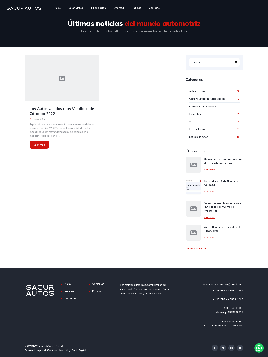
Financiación (98, 7)
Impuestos (195, 113)
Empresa (119, 7)
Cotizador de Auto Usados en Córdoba (222, 182)
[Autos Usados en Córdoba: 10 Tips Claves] (193, 233)
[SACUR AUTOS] (24, 7)
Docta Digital (78, 350)
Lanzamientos (197, 129)
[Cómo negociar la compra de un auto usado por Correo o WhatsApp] (193, 209)
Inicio (58, 7)
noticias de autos (198, 136)
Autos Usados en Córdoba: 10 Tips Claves (222, 228)
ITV (191, 121)
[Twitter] (223, 348)
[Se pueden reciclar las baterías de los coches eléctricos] (193, 165)
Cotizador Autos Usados (203, 106)
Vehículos (98, 284)
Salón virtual (76, 7)
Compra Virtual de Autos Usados (207, 98)
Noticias (136, 7)
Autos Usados (197, 91)
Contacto (154, 7)
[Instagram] (231, 348)
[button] (259, 348)
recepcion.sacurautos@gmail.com (222, 284)
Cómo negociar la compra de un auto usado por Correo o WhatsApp (223, 206)
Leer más (39, 144)
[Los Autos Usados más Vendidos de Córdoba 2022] (62, 78)
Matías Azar (50, 350)
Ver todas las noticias (196, 248)
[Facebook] (215, 348)
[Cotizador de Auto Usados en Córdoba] (193, 187)
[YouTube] (240, 348)
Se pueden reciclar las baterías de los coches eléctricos (223, 160)
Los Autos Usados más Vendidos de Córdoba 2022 (62, 111)
